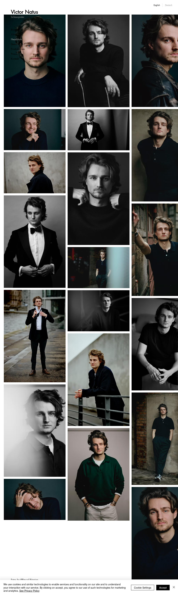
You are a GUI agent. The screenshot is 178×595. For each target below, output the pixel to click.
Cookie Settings (142, 587)
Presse (14, 53)
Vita (13, 34)
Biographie (17, 29)
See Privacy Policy (29, 590)
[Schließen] (174, 587)
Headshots (16, 39)
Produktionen (18, 49)
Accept (163, 587)
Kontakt (15, 58)
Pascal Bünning (30, 579)
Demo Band (17, 44)
